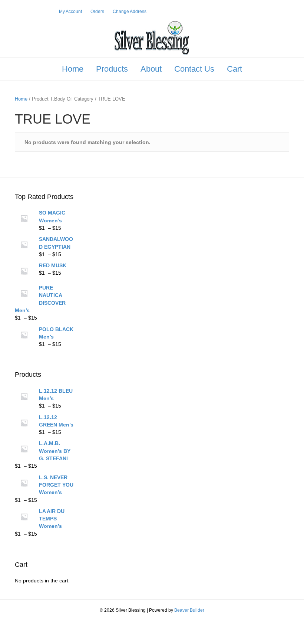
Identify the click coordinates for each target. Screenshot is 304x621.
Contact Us (194, 68)
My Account (70, 11)
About (151, 68)
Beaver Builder (189, 610)
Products (112, 68)
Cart (234, 68)
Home (72, 68)
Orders (97, 11)
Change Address (129, 11)
